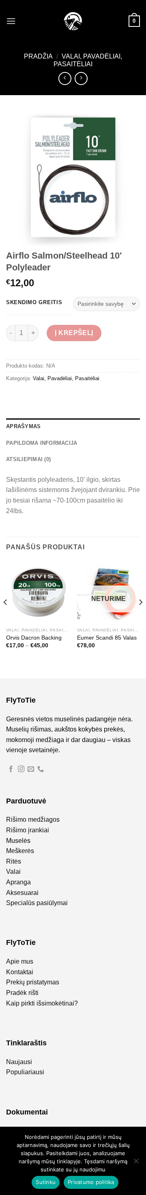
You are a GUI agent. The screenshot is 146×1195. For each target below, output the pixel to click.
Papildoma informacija (41, 443)
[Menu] (11, 21)
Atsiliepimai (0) (28, 459)
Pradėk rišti (22, 992)
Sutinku (46, 1182)
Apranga (18, 882)
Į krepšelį (74, 332)
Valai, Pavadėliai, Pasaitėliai (66, 378)
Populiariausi (25, 1072)
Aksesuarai (22, 892)
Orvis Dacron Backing (34, 638)
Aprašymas (23, 426)
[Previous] (6, 618)
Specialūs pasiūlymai (37, 902)
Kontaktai (19, 972)
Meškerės (20, 850)
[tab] (73, 426)
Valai (13, 871)
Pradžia (38, 56)
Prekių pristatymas (32, 982)
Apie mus (19, 961)
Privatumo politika (91, 1182)
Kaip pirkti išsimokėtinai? (42, 1003)
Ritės (13, 861)
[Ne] (136, 1163)
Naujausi (19, 1061)
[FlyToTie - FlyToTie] (73, 21)
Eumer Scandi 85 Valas (107, 638)
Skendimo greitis (34, 302)
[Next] (140, 618)
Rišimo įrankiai (27, 830)
